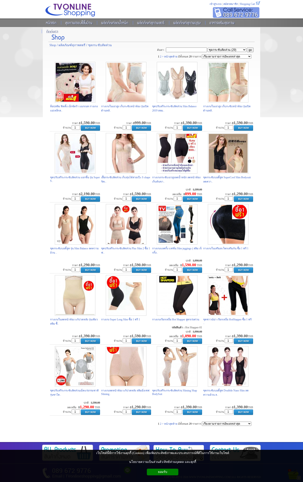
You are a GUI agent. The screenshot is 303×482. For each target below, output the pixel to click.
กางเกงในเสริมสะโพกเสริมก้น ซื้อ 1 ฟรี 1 (225, 248)
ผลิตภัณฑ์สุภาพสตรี (72, 45)
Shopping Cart (247, 4)
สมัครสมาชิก (230, 4)
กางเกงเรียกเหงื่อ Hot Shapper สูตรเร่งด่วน (175, 319)
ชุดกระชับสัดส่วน (100, 45)
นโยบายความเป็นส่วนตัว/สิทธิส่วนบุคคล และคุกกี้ (162, 462)
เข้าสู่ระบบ (216, 4)
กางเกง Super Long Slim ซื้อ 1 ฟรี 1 (120, 319)
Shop (58, 36)
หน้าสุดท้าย (170, 56)
